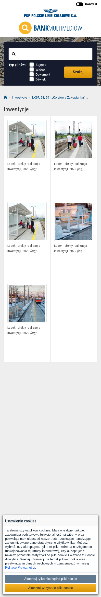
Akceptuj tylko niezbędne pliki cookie (50, 579)
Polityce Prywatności (20, 567)
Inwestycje (19, 97)
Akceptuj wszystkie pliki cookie (50, 588)
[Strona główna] (5, 97)
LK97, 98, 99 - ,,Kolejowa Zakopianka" (58, 97)
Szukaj (78, 72)
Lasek (94, 97)
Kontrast (91, 4)
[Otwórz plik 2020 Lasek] (27, 139)
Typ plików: (17, 65)
